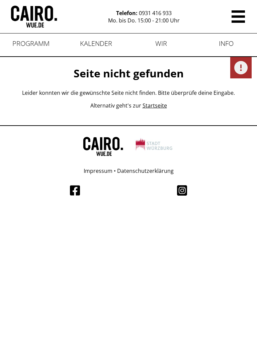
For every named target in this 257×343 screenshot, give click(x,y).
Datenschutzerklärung (145, 171)
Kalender (96, 43)
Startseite (155, 105)
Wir (161, 43)
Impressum (98, 171)
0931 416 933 (155, 13)
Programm (31, 43)
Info (226, 43)
